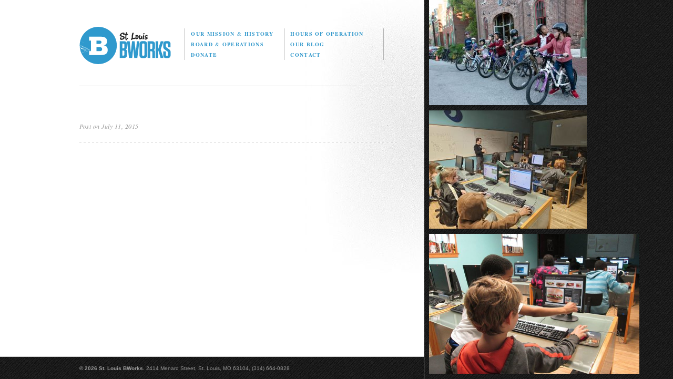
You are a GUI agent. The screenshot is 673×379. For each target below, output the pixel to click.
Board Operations (227, 44)
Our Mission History (232, 33)
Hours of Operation (326, 33)
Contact (305, 54)
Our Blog (307, 44)
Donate (204, 54)
